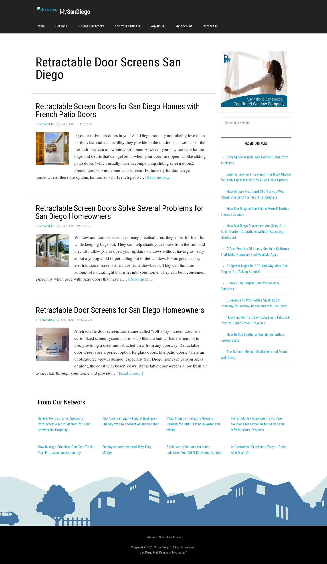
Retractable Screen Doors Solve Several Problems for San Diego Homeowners (120, 212)
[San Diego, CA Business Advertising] (47, 9)
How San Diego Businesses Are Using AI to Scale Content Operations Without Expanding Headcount (253, 232)
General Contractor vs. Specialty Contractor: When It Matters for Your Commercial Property (64, 424)
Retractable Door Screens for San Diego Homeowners (120, 310)
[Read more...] (157, 177)
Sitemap (151, 537)
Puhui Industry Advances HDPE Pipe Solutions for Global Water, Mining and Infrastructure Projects (257, 424)
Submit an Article (170, 537)
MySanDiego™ (162, 547)
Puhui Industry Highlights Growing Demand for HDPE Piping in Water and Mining (193, 424)
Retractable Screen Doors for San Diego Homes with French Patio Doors (118, 110)
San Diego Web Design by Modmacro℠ (163, 552)
